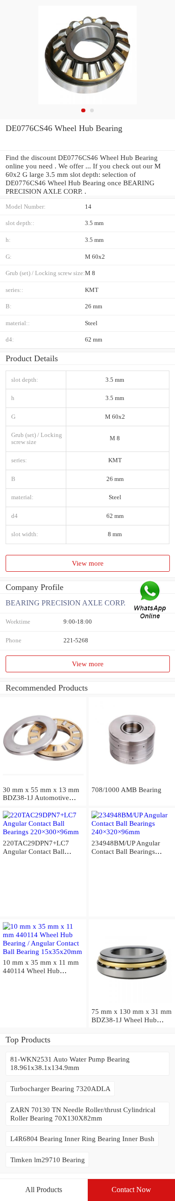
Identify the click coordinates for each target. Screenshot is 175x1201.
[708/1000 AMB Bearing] (132, 781)
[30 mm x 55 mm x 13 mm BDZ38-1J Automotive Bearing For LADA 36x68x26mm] (43, 781)
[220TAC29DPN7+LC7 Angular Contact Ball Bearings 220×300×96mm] (43, 832)
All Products (43, 1189)
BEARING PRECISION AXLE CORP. (66, 602)
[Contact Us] (150, 600)
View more (88, 563)
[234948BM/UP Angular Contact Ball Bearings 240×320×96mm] (132, 832)
